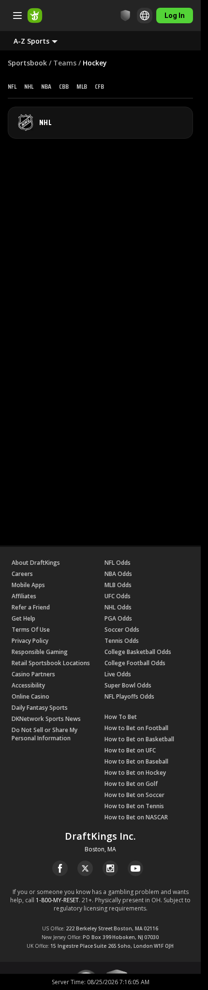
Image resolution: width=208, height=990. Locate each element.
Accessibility (28, 685)
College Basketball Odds (137, 652)
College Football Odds (134, 663)
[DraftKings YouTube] (135, 868)
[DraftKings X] (85, 868)
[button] (43, 40)
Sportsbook (27, 62)
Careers (22, 574)
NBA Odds (118, 574)
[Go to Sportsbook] (35, 15)
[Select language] (144, 15)
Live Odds (117, 674)
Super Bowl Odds (127, 685)
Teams (64, 62)
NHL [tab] (28, 86)
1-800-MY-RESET (57, 900)
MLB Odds (118, 585)
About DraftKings (36, 563)
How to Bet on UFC (130, 750)
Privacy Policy (30, 641)
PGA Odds (118, 618)
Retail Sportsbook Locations (51, 663)
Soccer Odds (121, 629)
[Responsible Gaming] (125, 15)
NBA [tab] (46, 86)
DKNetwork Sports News (46, 719)
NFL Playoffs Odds (129, 696)
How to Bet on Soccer (134, 795)
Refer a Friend (31, 607)
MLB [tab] (81, 86)
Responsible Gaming (40, 652)
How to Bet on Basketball (139, 739)
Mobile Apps (28, 585)
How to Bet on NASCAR (136, 817)
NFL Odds (117, 563)
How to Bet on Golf (131, 784)
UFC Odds (117, 596)
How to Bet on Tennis (134, 806)
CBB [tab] (64, 86)
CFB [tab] (99, 86)
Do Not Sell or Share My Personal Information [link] (44, 734)
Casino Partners (33, 674)
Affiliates (24, 596)
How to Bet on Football (136, 728)
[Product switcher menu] (17, 15)
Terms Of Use (31, 629)
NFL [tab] (12, 86)
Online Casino (30, 696)
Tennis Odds (121, 641)
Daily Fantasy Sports (40, 707)
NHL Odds (118, 607)
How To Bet (120, 717)
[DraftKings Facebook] (60, 868)
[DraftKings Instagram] (110, 868)
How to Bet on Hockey (135, 772)
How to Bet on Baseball (136, 761)
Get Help (23, 618)
